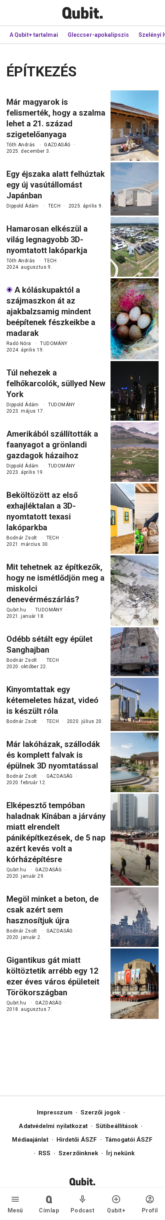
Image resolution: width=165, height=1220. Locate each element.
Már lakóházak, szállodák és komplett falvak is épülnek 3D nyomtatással (53, 755)
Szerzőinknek (78, 1153)
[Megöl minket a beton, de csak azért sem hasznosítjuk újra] (135, 917)
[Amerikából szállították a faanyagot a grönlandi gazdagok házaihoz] (135, 452)
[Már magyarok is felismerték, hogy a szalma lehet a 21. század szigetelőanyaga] (135, 125)
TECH (54, 206)
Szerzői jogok (100, 1112)
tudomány (53, 343)
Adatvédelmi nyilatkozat (53, 1126)
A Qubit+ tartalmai (34, 35)
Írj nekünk (120, 1153)
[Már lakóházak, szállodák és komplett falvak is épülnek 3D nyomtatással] (135, 762)
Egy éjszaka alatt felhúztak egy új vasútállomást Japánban (55, 184)
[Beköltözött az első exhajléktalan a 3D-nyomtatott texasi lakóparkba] (135, 518)
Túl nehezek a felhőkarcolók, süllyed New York (55, 383)
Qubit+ (116, 1210)
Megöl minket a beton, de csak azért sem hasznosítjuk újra (52, 909)
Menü (15, 1210)
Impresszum (54, 1112)
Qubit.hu (16, 610)
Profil (150, 1210)
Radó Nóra (18, 343)
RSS (44, 1153)
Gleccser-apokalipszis (98, 35)
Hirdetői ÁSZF (76, 1139)
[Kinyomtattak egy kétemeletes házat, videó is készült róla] (135, 704)
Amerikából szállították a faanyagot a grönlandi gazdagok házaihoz (52, 444)
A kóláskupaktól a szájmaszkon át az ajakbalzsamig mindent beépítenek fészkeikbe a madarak (50, 311)
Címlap (49, 1210)
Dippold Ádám (22, 206)
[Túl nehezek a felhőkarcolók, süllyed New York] (135, 391)
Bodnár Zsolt (21, 538)
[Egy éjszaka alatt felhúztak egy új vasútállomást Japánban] (135, 189)
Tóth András (20, 145)
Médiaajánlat (30, 1139)
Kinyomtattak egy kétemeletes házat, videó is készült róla (52, 700)
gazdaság (57, 145)
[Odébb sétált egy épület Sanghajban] (135, 651)
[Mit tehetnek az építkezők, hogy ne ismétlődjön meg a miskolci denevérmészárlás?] (135, 590)
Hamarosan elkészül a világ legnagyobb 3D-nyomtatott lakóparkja (47, 239)
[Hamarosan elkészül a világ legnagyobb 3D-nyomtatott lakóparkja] (135, 247)
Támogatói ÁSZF (129, 1139)
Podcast (82, 1210)
